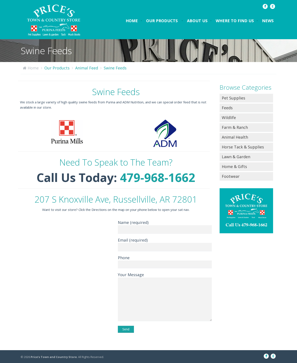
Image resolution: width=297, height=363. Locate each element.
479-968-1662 (157, 177)
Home (132, 20)
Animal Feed (86, 68)
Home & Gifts (234, 166)
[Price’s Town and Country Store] (54, 19)
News (268, 20)
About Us (197, 20)
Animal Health (235, 137)
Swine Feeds (115, 68)
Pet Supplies (233, 98)
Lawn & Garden (236, 156)
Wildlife (229, 117)
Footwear (231, 176)
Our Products (162, 20)
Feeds (227, 107)
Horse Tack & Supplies (243, 147)
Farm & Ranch (235, 127)
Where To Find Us (235, 20)
